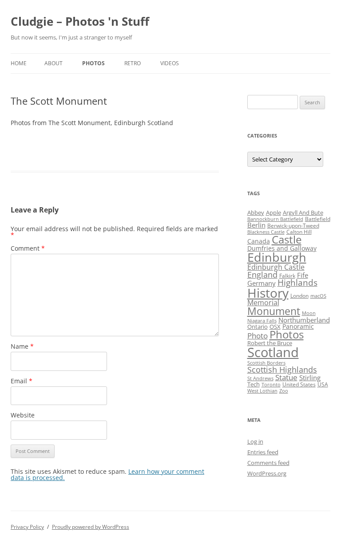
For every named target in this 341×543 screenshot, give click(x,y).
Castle (286, 239)
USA (322, 384)
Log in (255, 441)
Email (21, 381)
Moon (309, 313)
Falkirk (287, 275)
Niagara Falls (262, 321)
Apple (273, 212)
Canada (258, 241)
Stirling (310, 377)
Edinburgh (276, 257)
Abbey (255, 212)
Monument (273, 311)
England (262, 274)
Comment (28, 248)
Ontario (257, 327)
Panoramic (298, 326)
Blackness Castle (266, 232)
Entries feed (262, 452)
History (268, 292)
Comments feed (268, 463)
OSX (275, 327)
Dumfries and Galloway (282, 248)
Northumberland (304, 319)
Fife (302, 275)
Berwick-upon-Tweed (293, 225)
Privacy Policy (27, 527)
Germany (261, 283)
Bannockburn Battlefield (275, 219)
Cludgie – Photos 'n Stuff (80, 21)
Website (23, 415)
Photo (257, 336)
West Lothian (262, 391)
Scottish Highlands (282, 369)
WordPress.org (266, 473)
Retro (132, 63)
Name (22, 346)
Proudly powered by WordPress (90, 527)
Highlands (297, 282)
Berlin (256, 224)
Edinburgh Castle (276, 267)
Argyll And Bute (303, 212)
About (53, 63)
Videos (169, 63)
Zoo (283, 391)
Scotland (273, 352)
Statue (286, 377)
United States (299, 384)
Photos (93, 63)
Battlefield (317, 219)
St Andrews (260, 378)
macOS (318, 296)
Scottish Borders (266, 363)
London (299, 295)
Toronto (271, 385)
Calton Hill (299, 232)
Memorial (263, 302)
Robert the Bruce (269, 343)
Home (19, 63)
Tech (253, 384)
